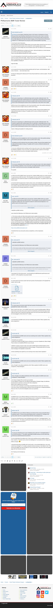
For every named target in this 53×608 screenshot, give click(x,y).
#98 (51, 394)
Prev (3, 25)
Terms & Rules (49, 605)
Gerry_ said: (14, 196)
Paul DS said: (15, 333)
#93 (51, 299)
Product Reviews (6, 594)
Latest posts (30, 464)
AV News (4, 597)
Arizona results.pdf (16, 291)
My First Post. (33, 468)
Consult (4, 593)
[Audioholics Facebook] (38, 593)
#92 (51, 278)
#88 (51, 173)
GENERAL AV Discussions (34, 489)
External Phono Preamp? (35, 487)
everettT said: (15, 430)
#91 (51, 255)
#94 (51, 317)
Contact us (22, 598)
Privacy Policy (22, 597)
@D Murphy (14, 34)
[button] (1, 12)
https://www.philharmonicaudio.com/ (19, 227)
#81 (51, 28)
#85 (51, 115)
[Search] (51, 12)
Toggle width (4, 603)
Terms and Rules (23, 595)
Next (19, 25)
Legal (21, 594)
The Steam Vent (33, 480)
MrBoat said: (14, 410)
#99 (51, 406)
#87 (51, 158)
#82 (51, 66)
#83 (51, 79)
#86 (51, 132)
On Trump (32, 478)
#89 (51, 192)
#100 (51, 426)
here (26, 225)
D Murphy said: (15, 95)
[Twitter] (46, 593)
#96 (51, 355)
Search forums (10, 15)
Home (4, 590)
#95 (51, 329)
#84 (51, 92)
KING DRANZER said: (16, 32)
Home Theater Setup (7, 598)
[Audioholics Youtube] (42, 593)
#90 (51, 236)
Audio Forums (5, 591)
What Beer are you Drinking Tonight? (37, 482)
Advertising (22, 591)
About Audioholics (23, 590)
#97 (51, 369)
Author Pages (22, 593)
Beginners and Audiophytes (34, 470)
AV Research (5, 595)
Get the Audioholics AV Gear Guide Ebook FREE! (13, 501)
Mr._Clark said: (15, 240)
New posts (3, 15)
